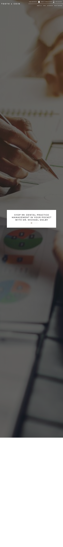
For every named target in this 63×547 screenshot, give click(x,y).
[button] (33, 2)
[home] (10, 4)
